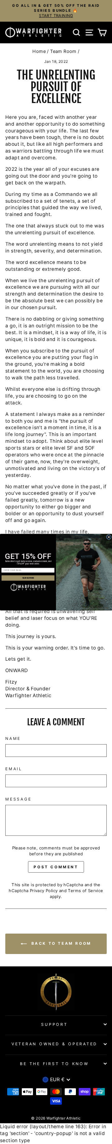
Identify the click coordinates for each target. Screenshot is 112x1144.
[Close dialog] (109, 537)
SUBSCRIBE (28, 577)
